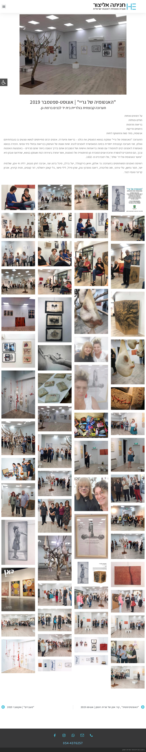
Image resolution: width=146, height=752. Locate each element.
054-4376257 (73, 743)
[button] (3, 82)
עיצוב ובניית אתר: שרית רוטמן (133, 750)
